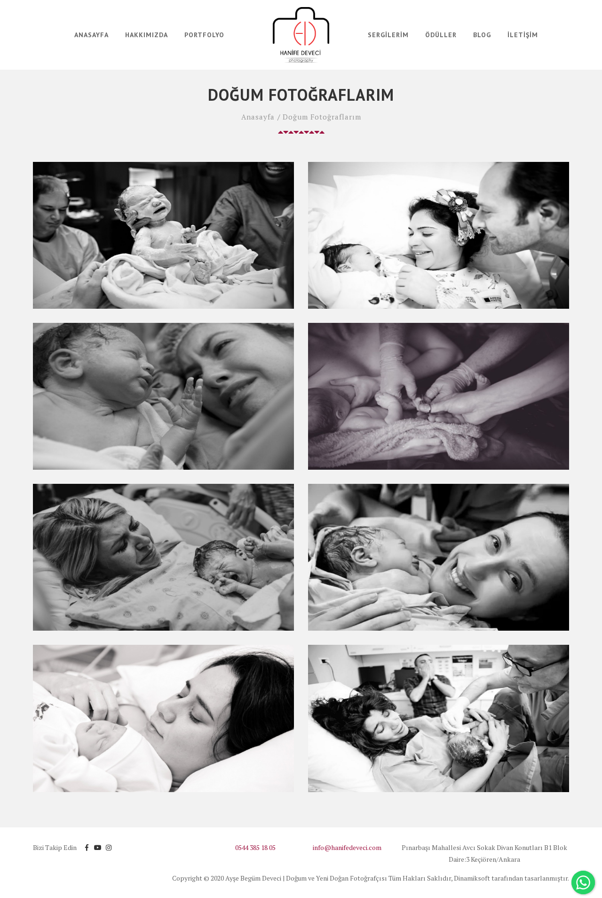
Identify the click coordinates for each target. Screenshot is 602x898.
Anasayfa (91, 35)
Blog (482, 35)
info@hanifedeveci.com (347, 847)
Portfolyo (204, 35)
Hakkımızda (146, 35)
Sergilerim (388, 35)
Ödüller (441, 35)
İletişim (522, 35)
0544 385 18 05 (255, 847)
